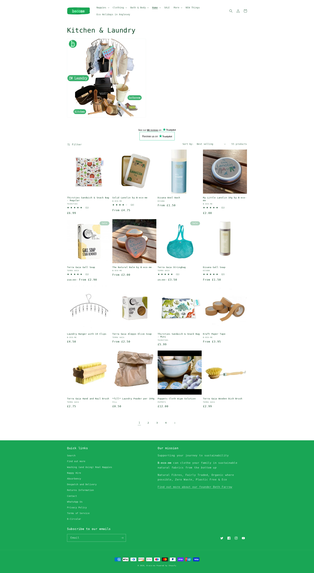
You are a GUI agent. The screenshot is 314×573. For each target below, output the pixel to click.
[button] (103, 7)
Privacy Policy (77, 507)
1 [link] (139, 422)
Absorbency (74, 478)
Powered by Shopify (166, 565)
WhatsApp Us (75, 501)
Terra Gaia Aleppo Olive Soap (132, 334)
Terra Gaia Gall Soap (81, 267)
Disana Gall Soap (214, 267)
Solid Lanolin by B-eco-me (130, 197)
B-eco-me (151, 565)
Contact (72, 496)
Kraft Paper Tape (214, 334)
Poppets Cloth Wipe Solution (177, 398)
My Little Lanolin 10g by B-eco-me (225, 199)
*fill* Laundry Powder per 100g (133, 398)
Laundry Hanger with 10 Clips (86, 334)
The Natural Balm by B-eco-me (132, 267)
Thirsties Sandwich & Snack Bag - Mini (179, 335)
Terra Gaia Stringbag (172, 267)
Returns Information (80, 490)
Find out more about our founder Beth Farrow (195, 486)
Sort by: (188, 144)
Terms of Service (78, 513)
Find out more (76, 461)
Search (71, 455)
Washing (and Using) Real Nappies (89, 467)
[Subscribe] (122, 538)
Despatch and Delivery (82, 484)
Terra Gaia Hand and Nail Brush (88, 398)
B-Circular (74, 519)
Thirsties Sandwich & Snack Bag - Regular (88, 199)
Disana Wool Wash (169, 197)
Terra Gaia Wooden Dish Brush (222, 398)
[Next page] (174, 423)
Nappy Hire (74, 473)
